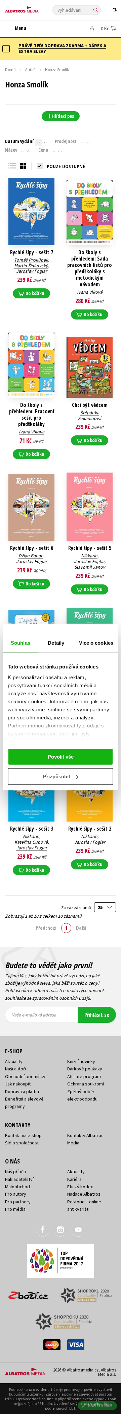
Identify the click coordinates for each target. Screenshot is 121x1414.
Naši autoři (15, 1069)
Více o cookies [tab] (96, 643)
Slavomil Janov (89, 567)
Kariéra (74, 1179)
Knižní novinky (81, 1061)
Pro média (15, 1209)
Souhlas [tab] (20, 643)
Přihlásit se (96, 1014)
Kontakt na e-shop (23, 1135)
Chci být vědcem (90, 405)
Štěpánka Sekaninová (89, 415)
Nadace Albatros (83, 1194)
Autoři (30, 69)
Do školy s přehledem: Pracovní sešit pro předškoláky (31, 415)
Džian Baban (30, 556)
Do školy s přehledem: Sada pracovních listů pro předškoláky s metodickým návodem (89, 268)
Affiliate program (84, 1076)
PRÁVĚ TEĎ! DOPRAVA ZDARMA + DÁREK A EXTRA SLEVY (62, 48)
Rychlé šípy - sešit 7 (31, 252)
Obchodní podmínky (25, 1076)
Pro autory (15, 1194)
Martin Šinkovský (31, 266)
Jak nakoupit (18, 1084)
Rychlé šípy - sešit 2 (89, 829)
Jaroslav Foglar (31, 271)
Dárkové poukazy (84, 1069)
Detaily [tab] (56, 643)
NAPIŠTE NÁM (100, 1405)
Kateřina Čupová (31, 842)
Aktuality (14, 1061)
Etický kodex (80, 1187)
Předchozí (46, 927)
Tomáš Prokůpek (31, 260)
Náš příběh (15, 1172)
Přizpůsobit (56, 776)
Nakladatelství (19, 1179)
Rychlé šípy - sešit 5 (89, 548)
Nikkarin (89, 556)
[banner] (35, 8)
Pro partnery (18, 1202)
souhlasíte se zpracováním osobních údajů (47, 998)
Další (81, 927)
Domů (10, 69)
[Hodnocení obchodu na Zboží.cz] (28, 1293)
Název (11, 150)
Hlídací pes (63, 116)
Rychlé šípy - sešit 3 (31, 829)
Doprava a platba (22, 1091)
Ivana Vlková (90, 292)
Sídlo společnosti (22, 1143)
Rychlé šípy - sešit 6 (31, 548)
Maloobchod (17, 1187)
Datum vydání (19, 141)
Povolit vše (61, 757)
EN (115, 10)
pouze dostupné (66, 166)
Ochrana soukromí (85, 1084)
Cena (43, 150)
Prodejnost (66, 141)
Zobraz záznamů (76, 907)
